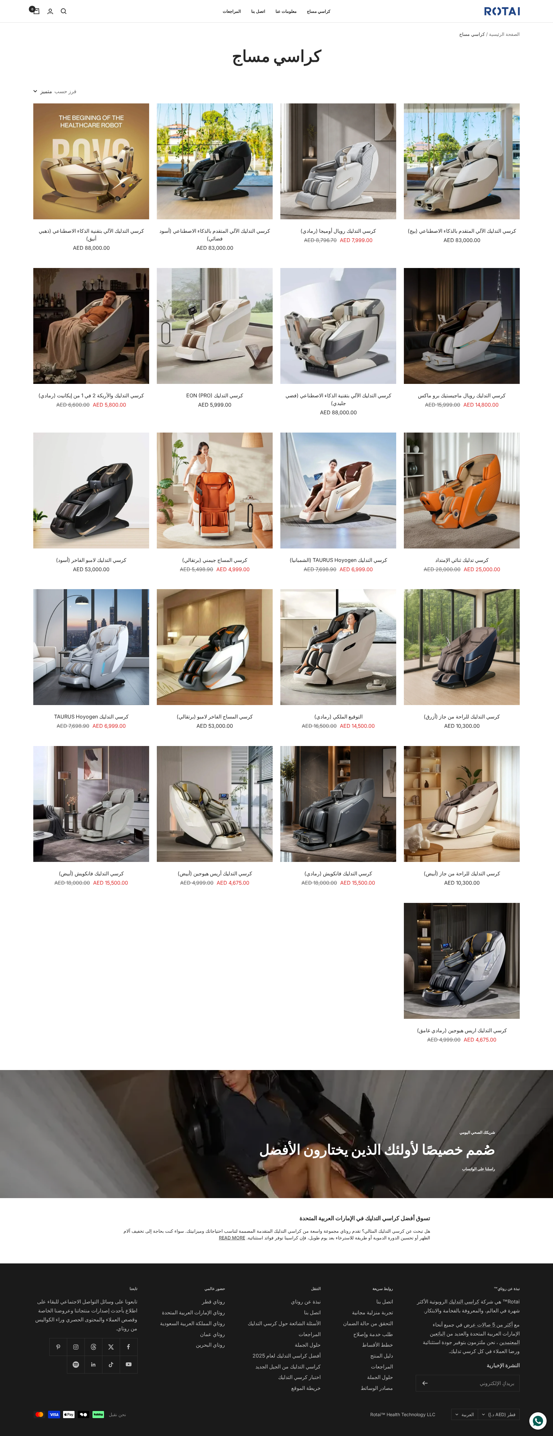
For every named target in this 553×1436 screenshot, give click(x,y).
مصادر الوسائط (377, 1388)
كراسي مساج (318, 11)
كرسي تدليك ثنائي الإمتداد (462, 560)
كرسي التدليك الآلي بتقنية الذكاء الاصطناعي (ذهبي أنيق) (91, 235)
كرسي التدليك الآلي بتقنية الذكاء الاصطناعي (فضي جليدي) (338, 399)
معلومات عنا (286, 11)
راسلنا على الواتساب (478, 1168)
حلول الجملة (380, 1377)
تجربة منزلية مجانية (372, 1312)
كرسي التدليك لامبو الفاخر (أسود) (91, 560)
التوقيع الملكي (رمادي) (338, 716)
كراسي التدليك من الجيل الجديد (288, 1366)
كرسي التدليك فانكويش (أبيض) (91, 873)
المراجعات (232, 11)
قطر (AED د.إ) (502, 1414)
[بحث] (64, 11)
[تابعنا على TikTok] (111, 1364)
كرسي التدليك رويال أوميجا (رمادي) (338, 231)
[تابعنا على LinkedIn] (93, 1364)
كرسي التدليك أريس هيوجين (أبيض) (215, 873)
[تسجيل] (425, 1383)
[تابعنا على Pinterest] (58, 1347)
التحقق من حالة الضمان (368, 1323)
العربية (467, 1414)
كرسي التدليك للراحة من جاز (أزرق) (462, 716)
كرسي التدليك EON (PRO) (214, 395)
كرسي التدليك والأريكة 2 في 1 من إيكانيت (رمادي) (91, 395)
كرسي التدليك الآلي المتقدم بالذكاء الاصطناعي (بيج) (462, 231)
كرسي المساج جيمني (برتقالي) (214, 560)
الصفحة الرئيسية (504, 34)
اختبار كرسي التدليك (299, 1377)
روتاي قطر (213, 1301)
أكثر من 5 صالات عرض (488, 1324)
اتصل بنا (258, 11)
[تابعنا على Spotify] (75, 1364)
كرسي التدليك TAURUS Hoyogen (91, 716)
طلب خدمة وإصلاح (373, 1334)
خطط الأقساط (377, 1345)
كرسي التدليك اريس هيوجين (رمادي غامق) (462, 1030)
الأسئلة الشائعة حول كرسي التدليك (284, 1323)
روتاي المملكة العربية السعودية (192, 1323)
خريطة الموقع (306, 1388)
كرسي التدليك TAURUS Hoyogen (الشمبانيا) (338, 560)
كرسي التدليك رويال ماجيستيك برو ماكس (462, 395)
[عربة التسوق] (36, 11)
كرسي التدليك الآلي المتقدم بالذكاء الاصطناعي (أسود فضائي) (214, 235)
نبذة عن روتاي (306, 1301)
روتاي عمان (212, 1334)
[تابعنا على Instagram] (75, 1347)
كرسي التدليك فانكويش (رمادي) (338, 873)
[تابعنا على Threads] (93, 1347)
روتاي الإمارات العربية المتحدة (193, 1312)
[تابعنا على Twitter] (111, 1347)
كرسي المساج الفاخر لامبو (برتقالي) (215, 716)
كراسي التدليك (464, 1301)
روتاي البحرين (210, 1345)
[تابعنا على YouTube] (128, 1364)
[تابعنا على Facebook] (128, 1347)
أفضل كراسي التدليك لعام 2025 (286, 1355)
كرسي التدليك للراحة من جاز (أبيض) (462, 873)
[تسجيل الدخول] (50, 11)
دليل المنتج (381, 1355)
